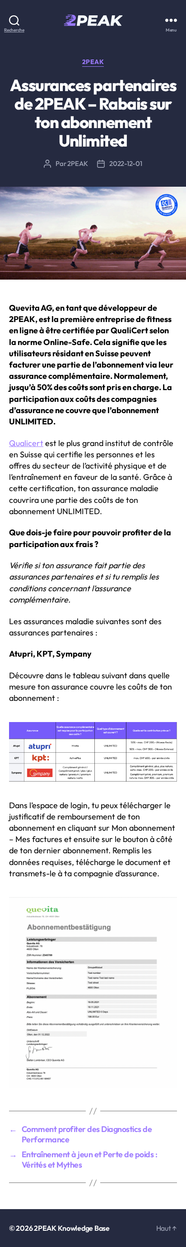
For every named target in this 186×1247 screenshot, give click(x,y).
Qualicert (26, 443)
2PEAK (93, 62)
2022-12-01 (125, 163)
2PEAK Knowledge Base (72, 1228)
